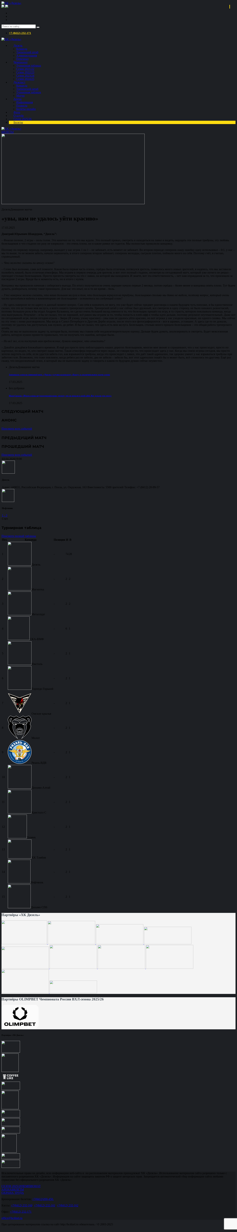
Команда (21, 48)
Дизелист (19, 82)
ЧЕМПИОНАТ (31, 1186)
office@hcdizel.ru (11, 1218)
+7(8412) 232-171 (20, 1211)
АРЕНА (6, 1189)
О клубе (19, 115)
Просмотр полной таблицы (18, 536)
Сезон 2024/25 (25, 78)
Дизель (18, 45)
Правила (21, 105)
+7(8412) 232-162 (67, 1205)
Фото (17, 112)
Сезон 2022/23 (25, 72)
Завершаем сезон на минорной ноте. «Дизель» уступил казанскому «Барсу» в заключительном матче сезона (59, 374)
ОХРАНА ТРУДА (12, 1192)
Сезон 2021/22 (25, 68)
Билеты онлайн (26, 109)
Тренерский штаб (27, 52)
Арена (17, 99)
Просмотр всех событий (16, 428)
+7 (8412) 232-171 (20, 33)
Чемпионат (21, 62)
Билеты (18, 122)
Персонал (22, 58)
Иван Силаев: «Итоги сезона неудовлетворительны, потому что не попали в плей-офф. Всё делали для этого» (60, 396)
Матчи (20, 95)
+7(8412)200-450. (43, 1199)
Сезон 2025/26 (22, 119)
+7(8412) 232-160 (21, 1205)
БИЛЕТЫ (7, 132)
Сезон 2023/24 (25, 75)
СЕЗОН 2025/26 (11, 1186)
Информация (24, 102)
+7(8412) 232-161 (44, 1205)
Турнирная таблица (28, 65)
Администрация (26, 55)
